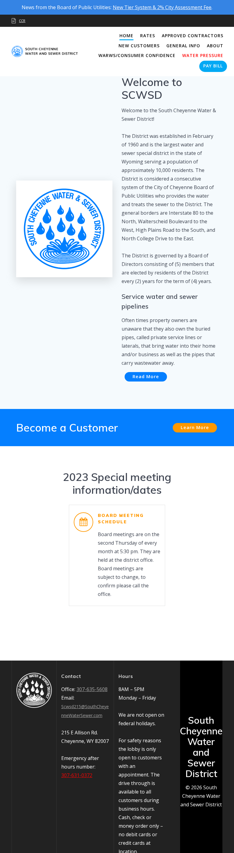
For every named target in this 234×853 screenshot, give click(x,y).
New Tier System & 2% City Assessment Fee (162, 7)
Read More (146, 376)
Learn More (195, 427)
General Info (183, 45)
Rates (147, 35)
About (215, 45)
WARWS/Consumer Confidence (137, 55)
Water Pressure (202, 55)
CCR (22, 20)
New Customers (139, 45)
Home (126, 35)
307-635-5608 (92, 689)
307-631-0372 (76, 775)
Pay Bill (213, 66)
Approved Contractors (192, 35)
